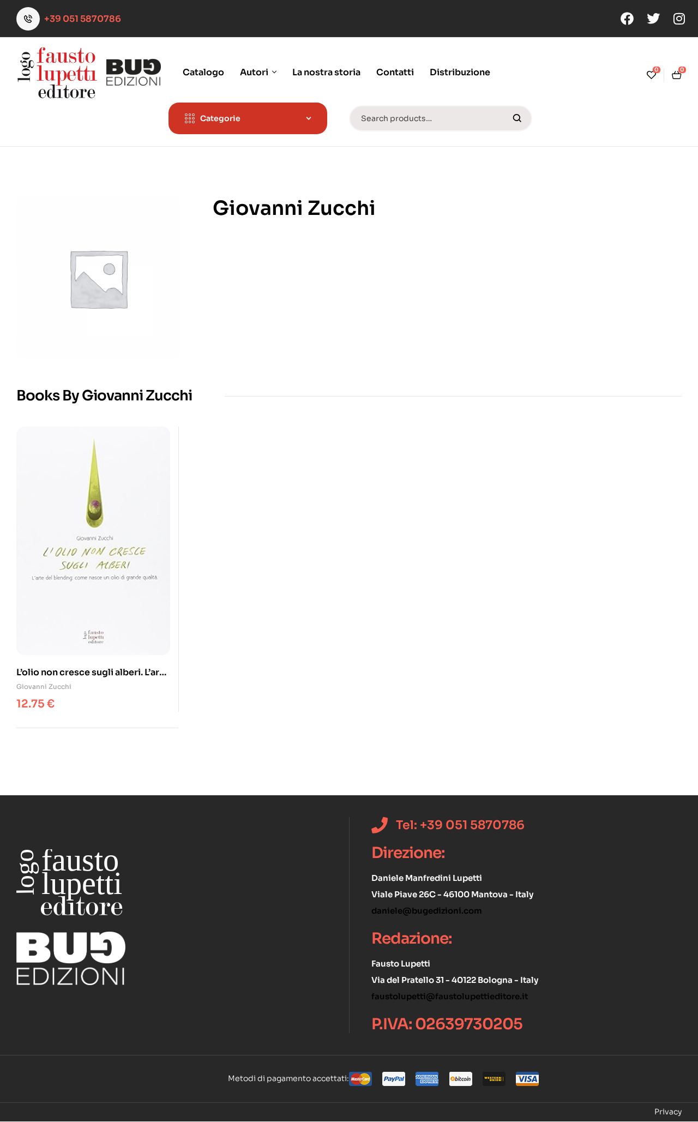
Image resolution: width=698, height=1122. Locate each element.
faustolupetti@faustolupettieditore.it (449, 996)
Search (517, 118)
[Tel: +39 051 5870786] (379, 825)
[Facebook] (627, 18)
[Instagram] (679, 18)
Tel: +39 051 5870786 (460, 825)
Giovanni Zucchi (43, 686)
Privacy (668, 1112)
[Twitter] (653, 18)
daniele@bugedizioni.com (426, 910)
